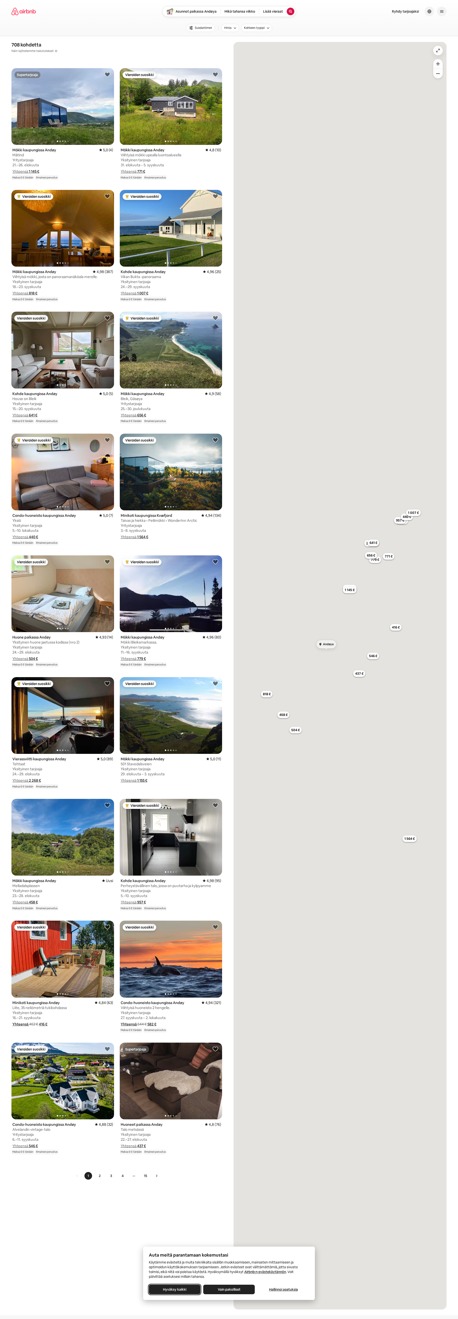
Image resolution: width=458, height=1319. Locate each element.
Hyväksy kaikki (174, 1289)
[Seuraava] (156, 1176)
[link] (77, 1176)
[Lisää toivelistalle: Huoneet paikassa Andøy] (215, 1049)
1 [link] (88, 1176)
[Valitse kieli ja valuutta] (429, 11)
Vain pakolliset (229, 1289)
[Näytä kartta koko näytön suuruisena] (438, 50)
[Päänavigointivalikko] (442, 11)
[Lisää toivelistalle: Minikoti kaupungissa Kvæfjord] (215, 440)
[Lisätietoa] (56, 51)
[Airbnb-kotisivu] (23, 11)
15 (145, 1176)
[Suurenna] (438, 64)
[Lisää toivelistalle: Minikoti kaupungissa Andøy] (107, 927)
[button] (25, 171)
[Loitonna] (438, 73)
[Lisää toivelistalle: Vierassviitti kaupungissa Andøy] (107, 683)
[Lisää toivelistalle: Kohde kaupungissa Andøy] (215, 196)
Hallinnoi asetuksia (283, 1289)
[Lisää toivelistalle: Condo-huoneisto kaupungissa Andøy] (107, 440)
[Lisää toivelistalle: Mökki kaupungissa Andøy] (107, 74)
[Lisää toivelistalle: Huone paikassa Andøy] (107, 561)
